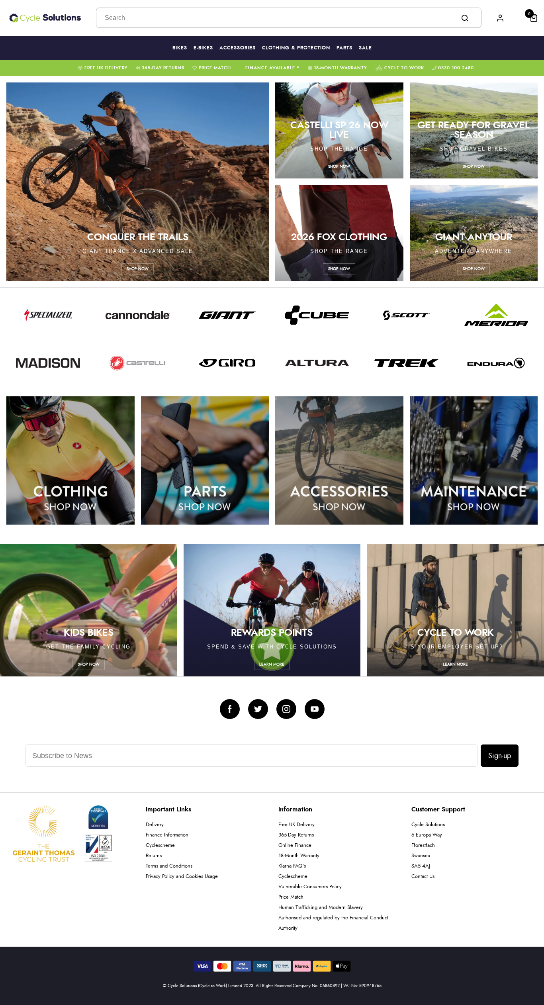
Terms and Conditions (169, 866)
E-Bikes (203, 47)
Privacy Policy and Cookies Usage (182, 876)
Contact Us (422, 876)
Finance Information (167, 835)
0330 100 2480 (456, 68)
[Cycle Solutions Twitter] (258, 709)
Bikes (179, 47)
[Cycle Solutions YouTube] (315, 709)
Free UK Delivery (105, 68)
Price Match (215, 68)
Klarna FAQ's (292, 866)
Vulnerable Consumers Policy (310, 886)
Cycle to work (404, 68)
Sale (365, 47)
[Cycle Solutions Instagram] (286, 709)
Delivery (155, 824)
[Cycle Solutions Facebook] (230, 709)
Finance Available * (272, 68)
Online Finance (294, 845)
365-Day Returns (163, 68)
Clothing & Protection (296, 47)
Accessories (237, 47)
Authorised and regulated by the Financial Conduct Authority (333, 923)
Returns (154, 855)
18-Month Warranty (340, 68)
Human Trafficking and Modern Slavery (320, 907)
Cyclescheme (160, 845)
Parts (344, 47)
